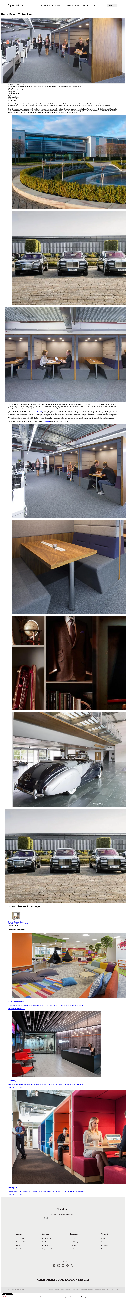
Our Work (57, 5)
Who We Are (20, 1238)
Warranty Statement (54, 1289)
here (93, 1297)
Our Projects (46, 1238)
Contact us (104, 1238)
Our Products (46, 1242)
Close (5, 1297)
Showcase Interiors (36, 411)
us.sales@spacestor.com (101, 1289)
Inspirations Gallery (49, 1249)
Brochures (73, 1249)
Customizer (74, 1238)
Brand (103, 1249)
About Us (79, 5)
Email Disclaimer (66, 1289)
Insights (68, 5)
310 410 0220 (114, 1289)
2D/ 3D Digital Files (77, 1242)
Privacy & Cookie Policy (79, 1289)
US (112, 5)
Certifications (20, 1249)
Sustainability (21, 1242)
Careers (18, 1245)
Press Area (104, 1245)
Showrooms (105, 1242)
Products (45, 5)
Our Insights (46, 1245)
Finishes (73, 1245)
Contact (91, 5)
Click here (47, 421)
